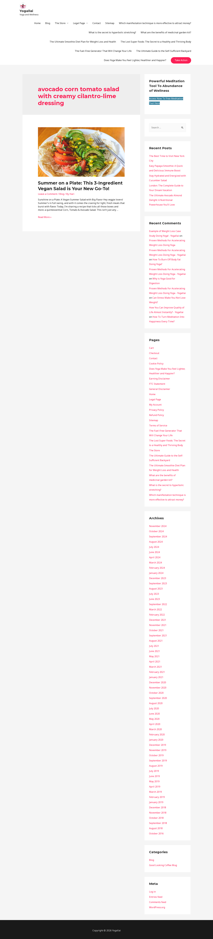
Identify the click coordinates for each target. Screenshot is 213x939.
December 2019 (157, 745)
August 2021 (156, 640)
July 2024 (154, 547)
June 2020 (154, 713)
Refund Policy (156, 415)
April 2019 (154, 786)
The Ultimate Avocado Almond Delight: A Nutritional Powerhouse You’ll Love (165, 200)
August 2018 (156, 828)
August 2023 (156, 588)
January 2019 (156, 802)
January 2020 (156, 739)
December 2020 (157, 682)
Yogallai (26, 11)
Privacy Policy (156, 409)
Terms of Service (158, 425)
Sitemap (109, 23)
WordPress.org (157, 907)
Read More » (44, 217)
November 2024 (157, 526)
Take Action (181, 60)
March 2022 (155, 609)
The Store (60, 23)
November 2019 (157, 750)
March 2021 (155, 666)
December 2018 (157, 807)
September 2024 (158, 536)
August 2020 (156, 703)
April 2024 (154, 557)
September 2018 (158, 823)
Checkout (154, 353)
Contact (96, 23)
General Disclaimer (159, 389)
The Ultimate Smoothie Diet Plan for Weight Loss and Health (83, 41)
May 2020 (154, 718)
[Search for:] (167, 127)
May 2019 (154, 781)
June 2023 (154, 599)
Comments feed (157, 902)
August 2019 (156, 765)
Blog (47, 23)
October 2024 (156, 531)
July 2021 (154, 646)
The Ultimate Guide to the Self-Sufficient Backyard (163, 51)
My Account (155, 404)
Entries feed (155, 896)
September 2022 (158, 604)
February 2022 (157, 614)
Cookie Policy (156, 363)
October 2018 (156, 817)
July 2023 (154, 593)
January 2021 (156, 677)
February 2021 (157, 672)
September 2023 (158, 583)
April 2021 (154, 661)
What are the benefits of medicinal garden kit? (166, 32)
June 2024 (154, 552)
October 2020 (156, 692)
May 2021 (154, 656)
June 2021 (154, 651)
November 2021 (157, 625)
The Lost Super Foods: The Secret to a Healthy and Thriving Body (156, 41)
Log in (152, 891)
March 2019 (155, 791)
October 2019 (156, 755)
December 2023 (157, 578)
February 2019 (157, 797)
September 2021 (158, 635)
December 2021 (157, 619)
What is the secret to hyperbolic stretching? (112, 32)
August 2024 (156, 541)
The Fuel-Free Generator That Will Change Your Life (103, 51)
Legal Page (79, 23)
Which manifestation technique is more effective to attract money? (155, 23)
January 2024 (156, 573)
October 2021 (156, 630)
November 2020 (157, 687)
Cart (151, 348)
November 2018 (157, 812)
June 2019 (154, 776)
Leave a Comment (47, 194)
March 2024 (155, 562)
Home (37, 23)
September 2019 (158, 760)
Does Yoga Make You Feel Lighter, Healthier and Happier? (135, 60)
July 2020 (154, 708)
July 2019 (154, 771)
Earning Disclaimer (159, 378)
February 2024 (157, 567)
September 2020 (158, 698)
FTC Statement (157, 383)
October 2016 (156, 833)
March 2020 (155, 729)
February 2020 (157, 734)
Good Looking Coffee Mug (163, 865)
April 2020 (154, 724)
